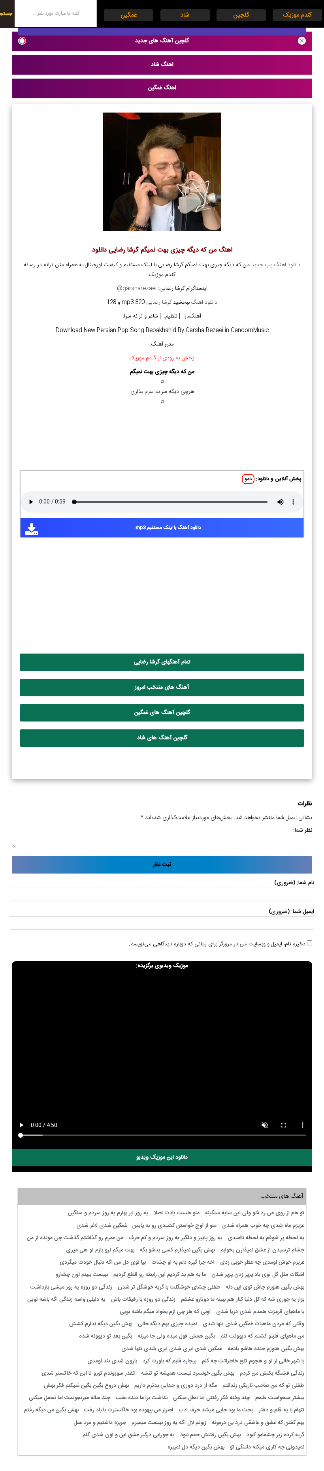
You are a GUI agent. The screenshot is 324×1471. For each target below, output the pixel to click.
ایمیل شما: (302, 912)
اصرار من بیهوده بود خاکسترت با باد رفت (128, 1410)
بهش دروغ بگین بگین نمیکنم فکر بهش (86, 1385)
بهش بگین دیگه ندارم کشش (100, 1324)
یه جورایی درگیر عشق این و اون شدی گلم (129, 1435)
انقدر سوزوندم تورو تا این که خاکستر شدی (88, 1373)
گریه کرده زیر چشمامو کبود (275, 1435)
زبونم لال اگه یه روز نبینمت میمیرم (169, 1423)
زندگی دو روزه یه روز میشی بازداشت (71, 1287)
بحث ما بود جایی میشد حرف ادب (216, 1410)
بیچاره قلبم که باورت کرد (169, 1361)
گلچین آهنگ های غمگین (162, 713)
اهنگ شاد (162, 65)
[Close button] (302, 41)
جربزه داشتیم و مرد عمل (99, 1423)
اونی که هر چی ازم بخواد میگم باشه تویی (165, 1312)
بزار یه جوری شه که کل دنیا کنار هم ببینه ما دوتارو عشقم (242, 1299)
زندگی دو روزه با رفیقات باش (143, 1299)
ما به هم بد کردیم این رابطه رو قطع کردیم (159, 1274)
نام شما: (305, 883)
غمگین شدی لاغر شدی (101, 1226)
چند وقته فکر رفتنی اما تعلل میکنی (211, 1398)
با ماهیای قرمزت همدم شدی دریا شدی (260, 1312)
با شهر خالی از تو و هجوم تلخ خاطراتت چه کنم (253, 1361)
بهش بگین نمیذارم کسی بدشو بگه (177, 1250)
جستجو (6, 14)
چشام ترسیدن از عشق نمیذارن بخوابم (262, 1250)
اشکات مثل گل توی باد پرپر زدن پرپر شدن (257, 1274)
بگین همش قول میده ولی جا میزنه (176, 1336)
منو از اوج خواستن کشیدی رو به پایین (174, 1226)
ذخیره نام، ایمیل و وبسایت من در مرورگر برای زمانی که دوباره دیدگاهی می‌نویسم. (217, 944)
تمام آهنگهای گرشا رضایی (162, 662)
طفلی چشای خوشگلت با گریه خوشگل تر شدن (169, 1287)
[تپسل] (22, 41)
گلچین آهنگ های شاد (162, 738)
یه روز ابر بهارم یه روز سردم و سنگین (108, 1213)
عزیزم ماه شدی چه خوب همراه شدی (263, 1226)
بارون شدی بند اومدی (112, 1361)
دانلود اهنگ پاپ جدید (275, 265)
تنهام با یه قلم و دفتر (281, 1410)
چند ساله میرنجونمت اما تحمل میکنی (69, 1398)
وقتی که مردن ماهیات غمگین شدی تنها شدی (253, 1324)
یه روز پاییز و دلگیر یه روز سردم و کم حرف (175, 1238)
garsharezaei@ (136, 288)
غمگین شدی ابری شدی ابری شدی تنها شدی (171, 1349)
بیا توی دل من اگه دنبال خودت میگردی (103, 1262)
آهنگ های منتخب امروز (162, 687)
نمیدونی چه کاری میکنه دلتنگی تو (267, 1447)
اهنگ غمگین (162, 88)
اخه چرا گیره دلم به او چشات (183, 1262)
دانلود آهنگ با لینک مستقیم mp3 (168, 528)
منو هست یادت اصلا (177, 1213)
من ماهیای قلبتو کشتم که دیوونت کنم (262, 1336)
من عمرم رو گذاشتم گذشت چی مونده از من (75, 1238)
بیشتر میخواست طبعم (279, 1398)
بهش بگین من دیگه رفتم (51, 1410)
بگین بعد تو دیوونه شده (105, 1336)
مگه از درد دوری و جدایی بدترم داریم (175, 1385)
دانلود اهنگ (204, 302)
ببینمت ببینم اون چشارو (82, 1274)
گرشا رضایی (158, 302)
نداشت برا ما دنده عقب (142, 1398)
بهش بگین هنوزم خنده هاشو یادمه (266, 1349)
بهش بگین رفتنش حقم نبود (210, 1435)
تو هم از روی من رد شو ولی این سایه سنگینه (254, 1213)
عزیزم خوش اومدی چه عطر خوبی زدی (262, 1262)
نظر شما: (302, 830)
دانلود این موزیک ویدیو (162, 1157)
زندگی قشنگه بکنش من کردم (272, 1373)
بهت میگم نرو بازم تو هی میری (100, 1250)
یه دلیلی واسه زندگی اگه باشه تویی (66, 1299)
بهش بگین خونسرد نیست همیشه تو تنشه (187, 1373)
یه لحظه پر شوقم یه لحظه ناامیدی (266, 1238)
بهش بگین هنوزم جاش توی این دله (265, 1287)
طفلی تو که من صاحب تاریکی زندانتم (263, 1385)
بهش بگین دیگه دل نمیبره (196, 1447)
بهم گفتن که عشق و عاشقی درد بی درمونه (258, 1423)
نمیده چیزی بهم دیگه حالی (167, 1324)
